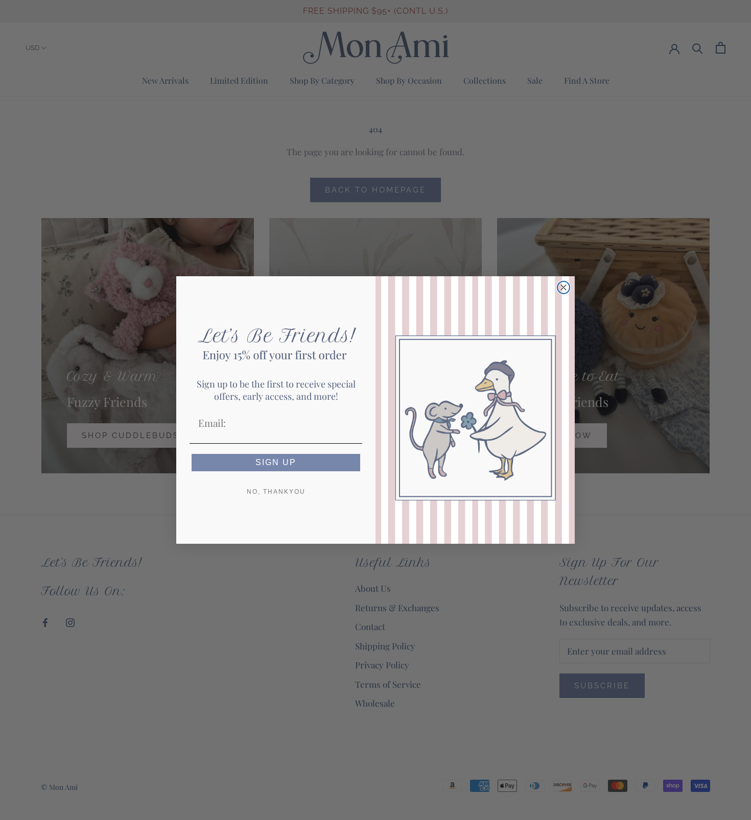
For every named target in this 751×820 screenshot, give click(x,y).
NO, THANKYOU (276, 491)
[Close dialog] (563, 287)
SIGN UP (275, 462)
